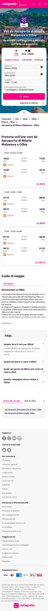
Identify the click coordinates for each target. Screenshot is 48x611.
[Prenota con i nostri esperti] (34, 4)
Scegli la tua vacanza (10, 553)
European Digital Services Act (13, 523)
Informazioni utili (8, 519)
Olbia (34, 119)
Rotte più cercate (12, 401)
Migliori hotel (7, 557)
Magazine (6, 561)
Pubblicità (6, 485)
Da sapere (8, 283)
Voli (17, 119)
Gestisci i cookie (8, 477)
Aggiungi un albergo (29, 103)
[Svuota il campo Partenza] (41, 67)
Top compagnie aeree (10, 541)
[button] (7, 323)
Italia (25, 119)
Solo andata (27, 60)
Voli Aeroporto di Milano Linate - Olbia (20, 413)
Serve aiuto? (7, 507)
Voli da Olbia (30, 401)
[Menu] (45, 4)
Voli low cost (7, 549)
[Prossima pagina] (44, 401)
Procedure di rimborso (11, 511)
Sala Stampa (7, 493)
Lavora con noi (7, 481)
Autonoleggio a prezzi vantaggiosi (15, 545)
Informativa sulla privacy (11, 469)
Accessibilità (7, 527)
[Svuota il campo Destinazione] (41, 74)
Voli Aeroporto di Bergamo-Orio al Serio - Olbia (23, 409)
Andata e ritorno (12, 60)
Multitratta (39, 60)
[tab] (16, 52)
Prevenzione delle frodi (11, 531)
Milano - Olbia (8, 122)
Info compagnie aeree (10, 515)
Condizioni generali (9, 464)
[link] (24, 168)
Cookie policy (7, 473)
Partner (5, 489)
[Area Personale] (40, 4)
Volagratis (6, 119)
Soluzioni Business (9, 497)
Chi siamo (6, 460)
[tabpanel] (24, 306)
